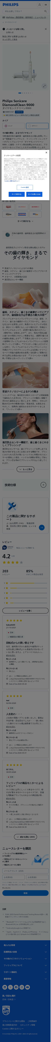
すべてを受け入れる (33, 194)
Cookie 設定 (24, 187)
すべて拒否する (16, 194)
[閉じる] (44, 152)
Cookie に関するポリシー (36, 181)
